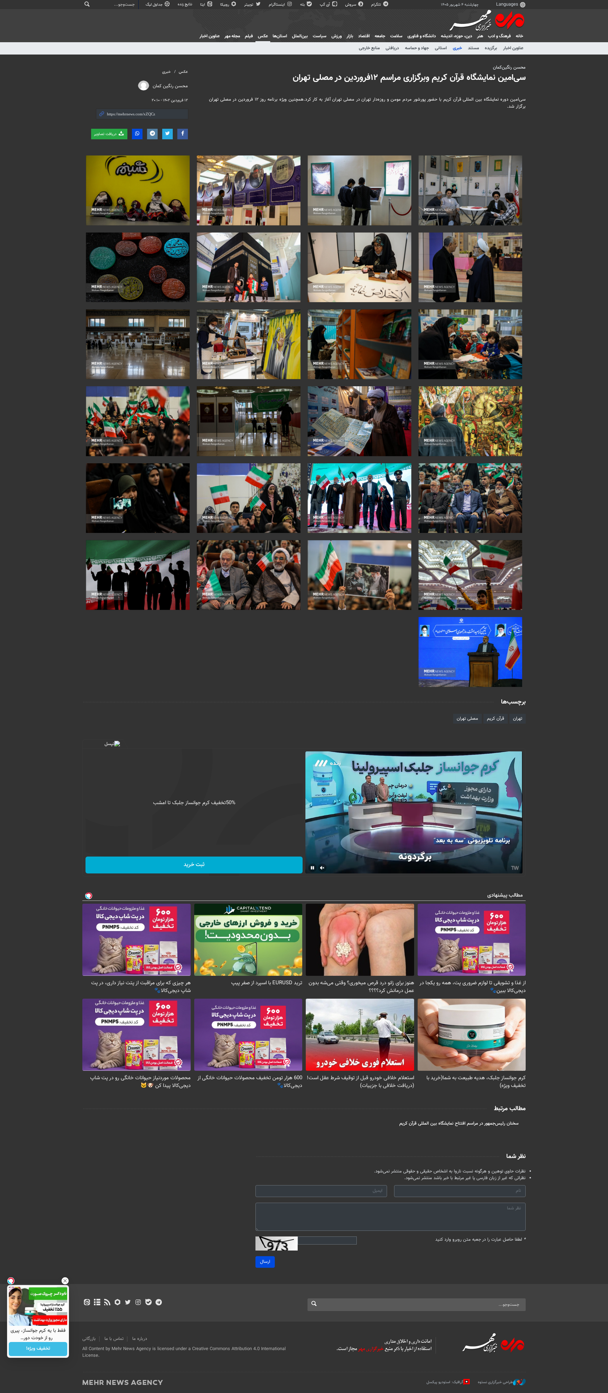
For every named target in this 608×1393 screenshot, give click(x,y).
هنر (480, 36)
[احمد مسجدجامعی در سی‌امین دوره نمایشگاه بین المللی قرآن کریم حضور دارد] (470, 268)
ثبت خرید (194, 864)
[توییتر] (128, 1303)
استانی (441, 48)
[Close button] (65, 1280)
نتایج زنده (185, 4)
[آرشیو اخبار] (97, 1303)
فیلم (249, 36)
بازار (350, 36)
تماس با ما (114, 1338)
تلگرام (376, 5)
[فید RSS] (107, 1303)
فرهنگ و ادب (499, 36)
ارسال (265, 1261)
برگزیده (491, 48)
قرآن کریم (495, 718)
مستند (473, 48)
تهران (517, 718)
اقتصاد (364, 36)
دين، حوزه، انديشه (456, 36)
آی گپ (325, 5)
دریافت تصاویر (106, 134)
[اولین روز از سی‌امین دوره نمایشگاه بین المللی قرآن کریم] (248, 268)
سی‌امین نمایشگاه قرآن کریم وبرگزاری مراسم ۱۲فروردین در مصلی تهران (409, 77)
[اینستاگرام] (138, 1303)
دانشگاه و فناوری (421, 36)
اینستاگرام (277, 5)
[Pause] (312, 868)
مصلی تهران (467, 718)
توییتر (249, 5)
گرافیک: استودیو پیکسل (444, 1382)
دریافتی (392, 48)
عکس (263, 36)
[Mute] (322, 868)
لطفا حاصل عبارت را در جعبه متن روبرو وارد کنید (480, 1239)
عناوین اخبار (513, 48)
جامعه (380, 36)
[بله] (148, 1303)
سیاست (320, 36)
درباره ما (139, 1338)
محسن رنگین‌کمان (509, 67)
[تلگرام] (158, 1303)
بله (303, 5)
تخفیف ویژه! (38, 1349)
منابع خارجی (369, 48)
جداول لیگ (155, 5)
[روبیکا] (117, 1303)
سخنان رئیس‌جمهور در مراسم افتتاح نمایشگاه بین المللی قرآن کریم (459, 1123)
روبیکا (225, 5)
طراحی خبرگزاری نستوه (495, 1382)
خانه (519, 36)
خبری (457, 48)
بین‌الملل (300, 36)
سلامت (396, 36)
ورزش (336, 36)
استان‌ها (280, 36)
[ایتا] (86, 1303)
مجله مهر (232, 36)
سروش (351, 5)
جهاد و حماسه (417, 48)
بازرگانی (89, 1338)
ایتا (203, 5)
